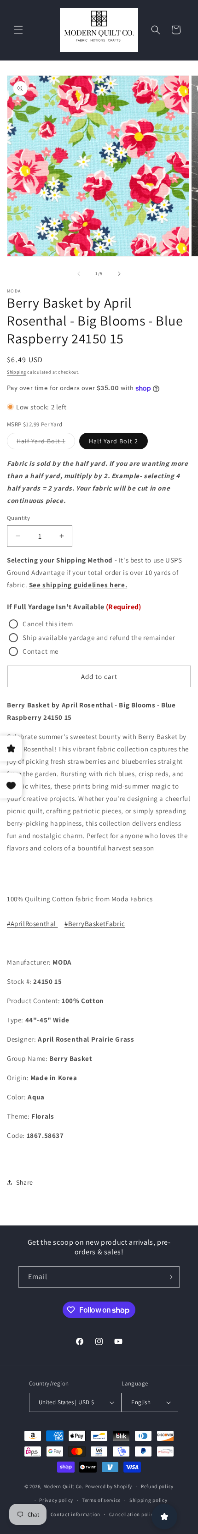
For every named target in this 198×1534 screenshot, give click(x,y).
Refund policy (157, 1486)
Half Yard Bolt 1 (46, 442)
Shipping (16, 372)
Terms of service (101, 1500)
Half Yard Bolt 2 (113, 441)
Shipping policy (148, 1500)
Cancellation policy (132, 1514)
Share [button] (24, 1182)
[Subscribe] (169, 1277)
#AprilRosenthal (32, 923)
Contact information (75, 1514)
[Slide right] (119, 274)
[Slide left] (79, 274)
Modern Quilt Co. (63, 1486)
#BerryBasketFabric (94, 923)
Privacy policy (56, 1500)
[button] (18, 30)
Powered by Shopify (109, 1486)
